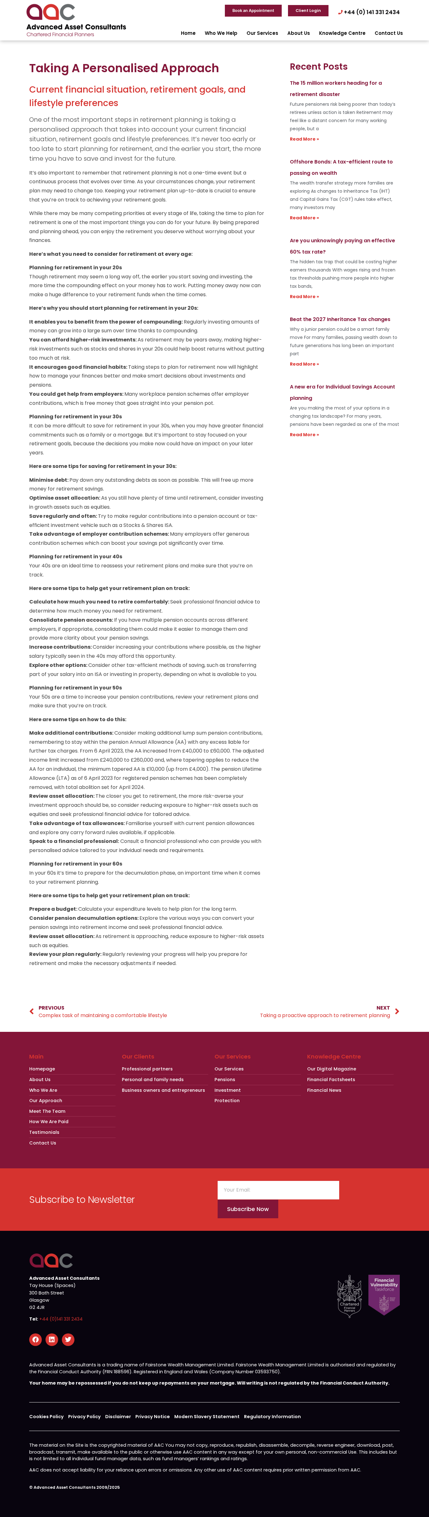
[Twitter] (68, 1339)
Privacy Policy (84, 1416)
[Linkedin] (52, 1339)
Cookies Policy (46, 1416)
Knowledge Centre (342, 33)
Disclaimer (118, 1416)
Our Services (262, 33)
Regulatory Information (272, 1416)
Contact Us (389, 33)
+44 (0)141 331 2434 (61, 1319)
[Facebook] (35, 1339)
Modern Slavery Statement (207, 1416)
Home (188, 33)
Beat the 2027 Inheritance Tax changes (340, 319)
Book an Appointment (253, 10)
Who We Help (221, 33)
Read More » (304, 139)
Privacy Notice (152, 1416)
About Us (298, 33)
